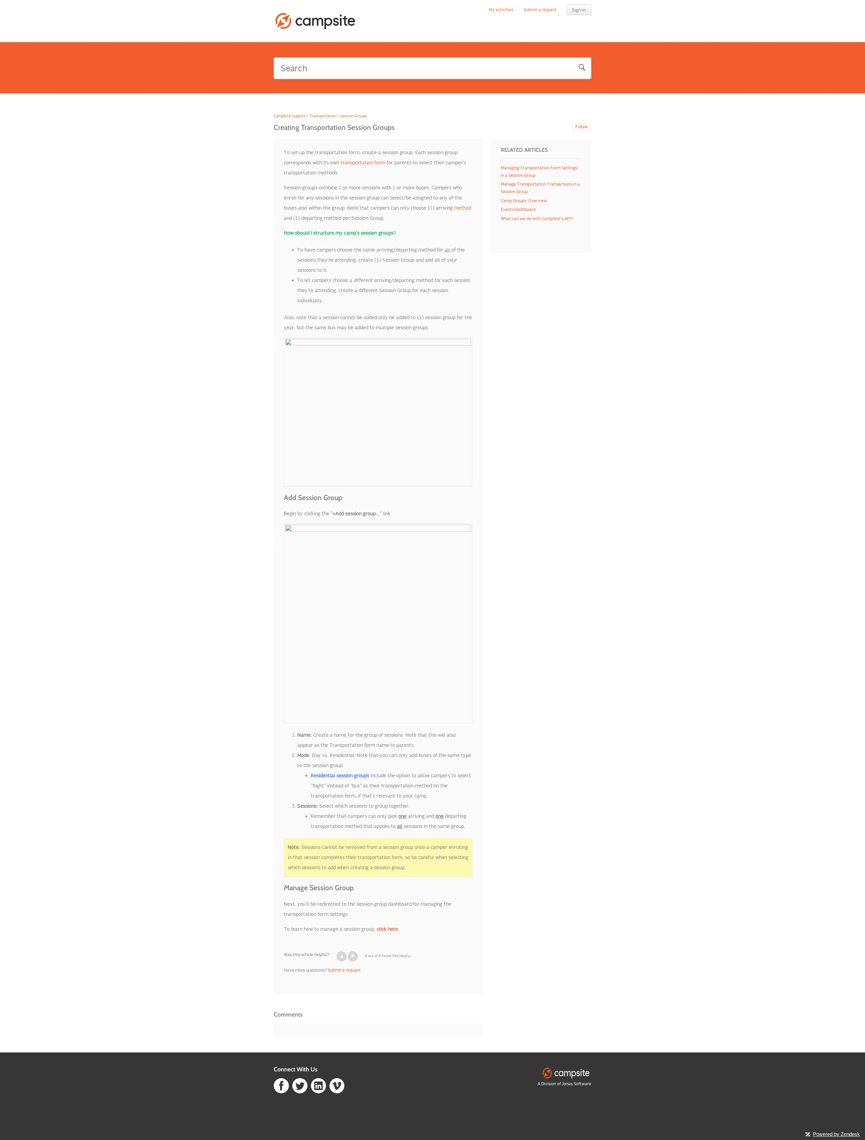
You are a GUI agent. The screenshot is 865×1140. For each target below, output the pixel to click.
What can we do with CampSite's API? (537, 218)
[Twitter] (299, 1085)
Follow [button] (581, 126)
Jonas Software (576, 1083)
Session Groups (353, 116)
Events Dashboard (518, 209)
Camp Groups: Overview (524, 200)
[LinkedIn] (318, 1085)
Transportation (323, 116)
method (462, 208)
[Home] (315, 21)
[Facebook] (281, 1085)
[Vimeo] (337, 1085)
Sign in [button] (579, 10)
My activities (501, 9)
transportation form (363, 163)
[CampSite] (566, 1072)
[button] (342, 956)
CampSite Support (289, 116)
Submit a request (540, 9)
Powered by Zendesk (836, 1134)
